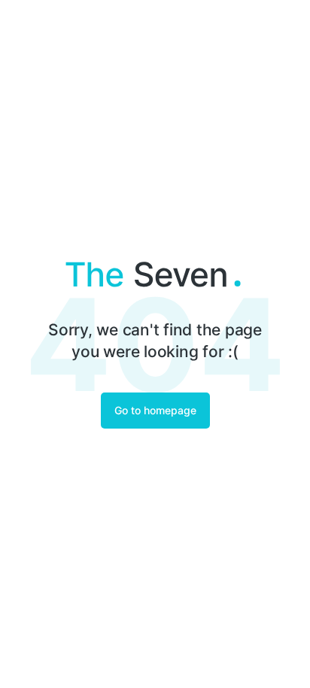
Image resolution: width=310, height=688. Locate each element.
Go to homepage (155, 410)
